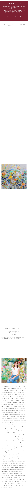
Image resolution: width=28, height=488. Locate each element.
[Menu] (24, 24)
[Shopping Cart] (21, 25)
